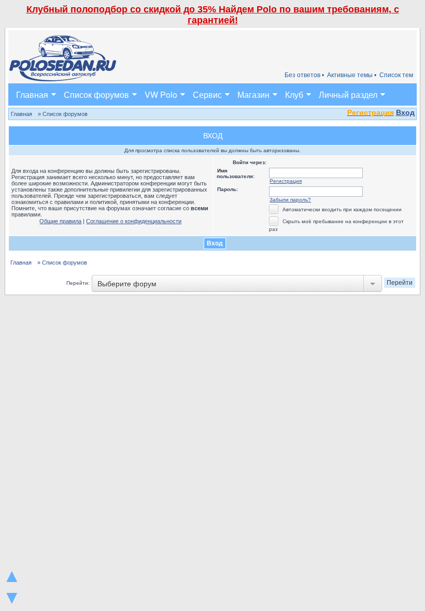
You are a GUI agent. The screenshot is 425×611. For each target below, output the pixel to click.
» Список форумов (63, 114)
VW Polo (161, 94)
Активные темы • (351, 75)
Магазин (253, 94)
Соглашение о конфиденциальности (133, 221)
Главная (32, 94)
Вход (405, 112)
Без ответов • (304, 75)
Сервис (207, 94)
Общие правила (60, 221)
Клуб (294, 94)
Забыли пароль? (290, 199)
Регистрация (286, 181)
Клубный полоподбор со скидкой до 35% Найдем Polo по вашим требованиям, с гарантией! (212, 14)
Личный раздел (348, 94)
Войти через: (249, 162)
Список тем (396, 75)
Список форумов (96, 94)
